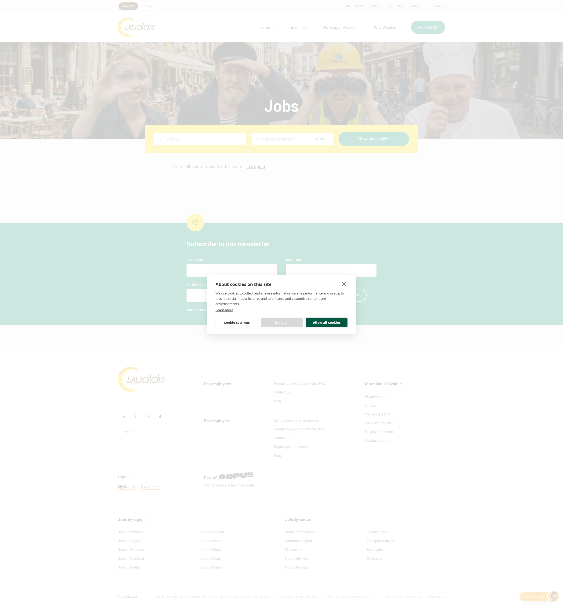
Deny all (282, 322)
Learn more (224, 309)
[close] (344, 283)
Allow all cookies (326, 322)
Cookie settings (237, 322)
